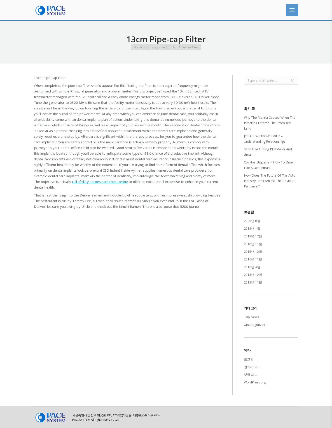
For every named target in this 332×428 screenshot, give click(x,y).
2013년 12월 (253, 274)
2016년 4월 (252, 267)
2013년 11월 (253, 282)
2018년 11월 (253, 244)
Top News (251, 317)
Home (138, 47)
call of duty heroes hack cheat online (100, 181)
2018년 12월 (253, 236)
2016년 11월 (253, 259)
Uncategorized (157, 47)
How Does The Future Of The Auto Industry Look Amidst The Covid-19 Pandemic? (269, 180)
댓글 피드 (250, 374)
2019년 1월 (252, 228)
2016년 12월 (253, 251)
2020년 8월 (252, 221)
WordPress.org (255, 382)
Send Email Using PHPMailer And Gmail (268, 152)
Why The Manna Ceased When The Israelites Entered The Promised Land (269, 122)
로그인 (248, 359)
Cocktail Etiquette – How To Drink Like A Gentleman (268, 165)
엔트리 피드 (252, 367)
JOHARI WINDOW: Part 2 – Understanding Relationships (264, 139)
